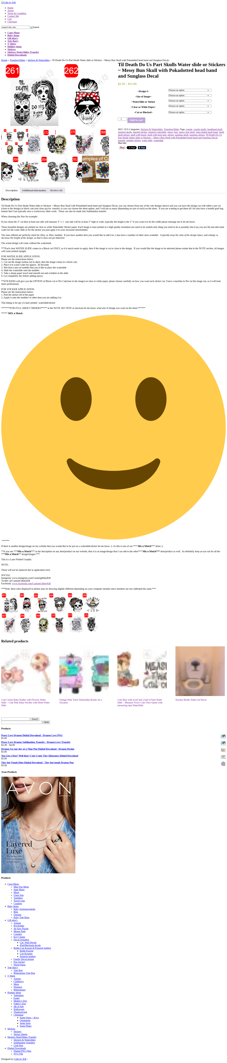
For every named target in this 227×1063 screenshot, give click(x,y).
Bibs (16, 912)
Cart (9, 19)
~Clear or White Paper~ (143, 107)
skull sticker (123, 135)
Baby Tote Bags (21, 917)
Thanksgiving (20, 1012)
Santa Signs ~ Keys (29, 1017)
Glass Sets (19, 895)
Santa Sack (25, 1023)
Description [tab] (12, 190)
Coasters (18, 903)
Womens (18, 987)
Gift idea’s (12, 920)
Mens (16, 984)
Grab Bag (18, 1045)
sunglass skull (181, 135)
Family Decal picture (24, 959)
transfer (121, 140)
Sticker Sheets (20, 1034)
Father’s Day (20, 1003)
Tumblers (18, 898)
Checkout (12, 21)
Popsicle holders (28, 956)
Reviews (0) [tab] (56, 190)
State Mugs (19, 889)
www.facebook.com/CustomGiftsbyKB (31, 583)
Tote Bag (18, 970)
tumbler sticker (133, 140)
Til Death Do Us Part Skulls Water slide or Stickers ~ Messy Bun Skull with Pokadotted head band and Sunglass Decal (170, 136)
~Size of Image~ (143, 96)
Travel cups (19, 900)
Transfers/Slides (17, 60)
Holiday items (14, 992)
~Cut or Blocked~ (143, 112)
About (10, 10)
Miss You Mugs (21, 887)
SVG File (18, 1053)
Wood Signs (19, 964)
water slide (147, 140)
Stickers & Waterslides (39, 60)
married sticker (140, 132)
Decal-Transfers (21, 939)
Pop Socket (19, 962)
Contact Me (13, 16)
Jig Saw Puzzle (21, 928)
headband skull (214, 129)
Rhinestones (19, 989)
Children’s (19, 981)
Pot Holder (19, 925)
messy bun (172, 132)
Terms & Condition (16, 13)
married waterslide (157, 132)
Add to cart (136, 120)
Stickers (11, 1028)
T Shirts (11, 976)
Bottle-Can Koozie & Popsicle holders (32, 948)
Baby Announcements (24, 909)
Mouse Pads (19, 931)
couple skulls (199, 129)
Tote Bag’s (12, 967)
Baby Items (13, 906)
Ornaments (25, 1020)
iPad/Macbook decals (30, 945)
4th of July (19, 1006)
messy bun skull (187, 132)
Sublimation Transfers (24, 1042)
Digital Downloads (16, 1048)
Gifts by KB (20, 1059)
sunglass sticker (196, 135)
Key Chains (19, 937)
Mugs (16, 892)
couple (189, 129)
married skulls (125, 132)
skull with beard (138, 135)
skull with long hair (156, 135)
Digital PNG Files (22, 1051)
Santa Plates (26, 1026)
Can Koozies (26, 953)
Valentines (19, 995)
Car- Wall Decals (28, 942)
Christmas (18, 1015)
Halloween (19, 1009)
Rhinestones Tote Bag (24, 973)
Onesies (17, 914)
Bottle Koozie (26, 951)
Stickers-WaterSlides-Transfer (21, 1037)
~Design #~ (143, 91)
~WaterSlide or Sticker (143, 101)
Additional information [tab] (34, 190)
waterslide (158, 140)
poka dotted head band (207, 132)
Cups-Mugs (13, 884)
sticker (170, 135)
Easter (17, 998)
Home (10, 7)
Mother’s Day (20, 1001)
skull (221, 132)
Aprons (17, 923)
